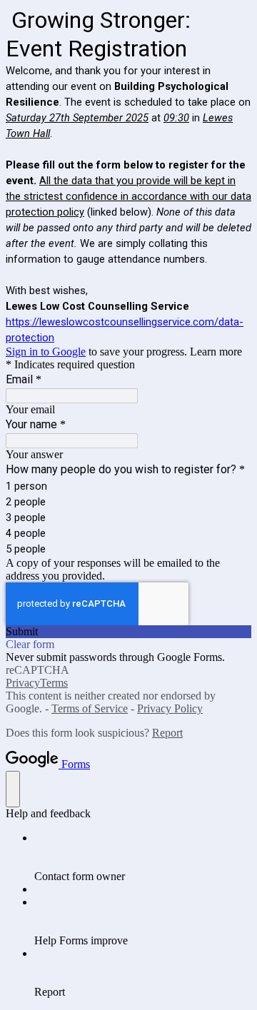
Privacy (23, 683)
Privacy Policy (170, 708)
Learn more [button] (216, 351)
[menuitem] (142, 857)
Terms (54, 683)
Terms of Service (89, 708)
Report (167, 733)
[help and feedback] (13, 789)
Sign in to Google (46, 351)
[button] (128, 631)
